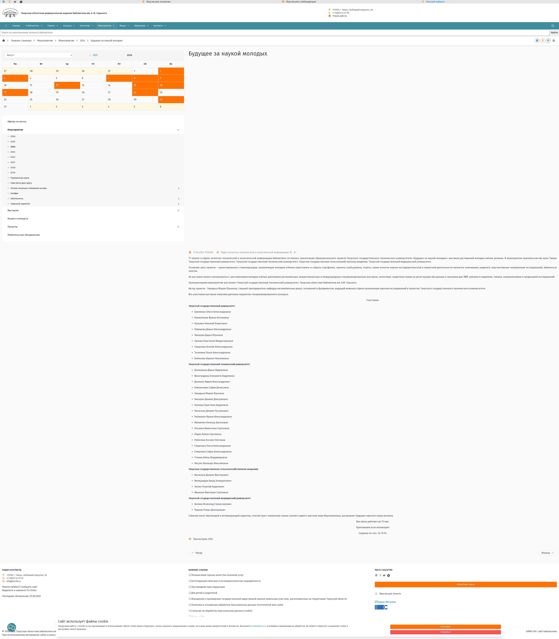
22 (135, 92)
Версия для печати (390, 593)
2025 (95, 55)
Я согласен (446, 627)
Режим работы (339, 16)
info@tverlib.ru (14, 581)
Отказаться (445, 632)
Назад (199, 552)
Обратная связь (466, 584)
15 (135, 85)
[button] (549, 153)
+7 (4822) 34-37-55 (340, 13)
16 (161, 85)
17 (5, 92)
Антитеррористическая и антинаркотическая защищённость (226, 581)
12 (57, 85)
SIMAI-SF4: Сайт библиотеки (541, 631)
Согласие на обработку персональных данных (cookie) (221, 610)
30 (161, 99)
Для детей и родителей (204, 593)
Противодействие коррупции (208, 587)
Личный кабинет (435, 1)
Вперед (546, 552)
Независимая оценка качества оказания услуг (217, 575)
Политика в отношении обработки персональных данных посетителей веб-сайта (237, 604)
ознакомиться (258, 626)
